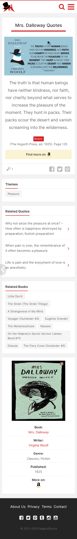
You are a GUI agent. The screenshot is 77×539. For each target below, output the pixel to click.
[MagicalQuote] (8, 6)
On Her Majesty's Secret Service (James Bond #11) (35, 336)
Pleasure (13, 193)
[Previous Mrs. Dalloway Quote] (3, 269)
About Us (17, 506)
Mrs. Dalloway (38, 432)
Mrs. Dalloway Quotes (38, 25)
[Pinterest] (35, 519)
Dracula (13, 345)
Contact (60, 506)
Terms (47, 506)
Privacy (34, 506)
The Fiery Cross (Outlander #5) (44, 345)
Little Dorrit (15, 296)
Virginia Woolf (38, 445)
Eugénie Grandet (56, 318)
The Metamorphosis (21, 326)
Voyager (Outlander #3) (23, 318)
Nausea (45, 326)
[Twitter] (28, 519)
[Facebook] (21, 519)
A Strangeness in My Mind (25, 311)
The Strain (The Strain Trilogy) (28, 303)
